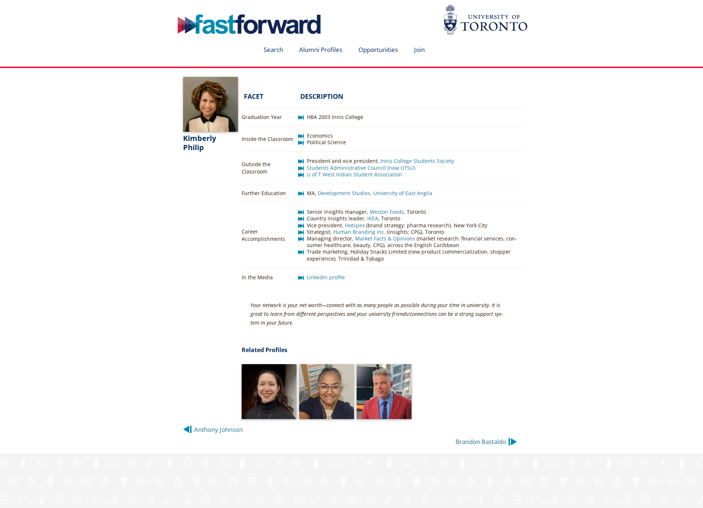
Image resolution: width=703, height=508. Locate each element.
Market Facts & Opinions (385, 238)
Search (273, 49)
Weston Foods (387, 211)
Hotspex (355, 225)
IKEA (372, 218)
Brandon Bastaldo (480, 441)
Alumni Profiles (320, 49)
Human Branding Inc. (359, 231)
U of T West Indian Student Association (354, 174)
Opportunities (378, 49)
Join (419, 49)
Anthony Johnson (218, 429)
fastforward (218, 8)
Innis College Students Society (417, 160)
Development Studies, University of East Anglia (375, 193)
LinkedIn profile (326, 277)
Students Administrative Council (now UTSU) (361, 167)
